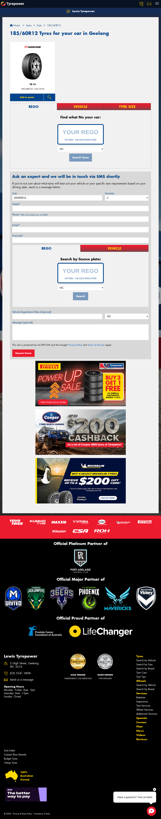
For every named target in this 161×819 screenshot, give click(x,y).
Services (141, 693)
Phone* (30, 214)
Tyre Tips (141, 676)
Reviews (141, 739)
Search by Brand (145, 668)
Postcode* (17, 235)
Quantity (109, 193)
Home (16, 25)
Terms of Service (96, 345)
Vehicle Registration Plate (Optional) (31, 312)
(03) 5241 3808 (20, 673)
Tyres (139, 656)
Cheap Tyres (10, 762)
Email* (16, 225)
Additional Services (146, 714)
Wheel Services (144, 709)
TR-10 (33, 84)
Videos (140, 735)
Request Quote (23, 353)
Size (14, 193)
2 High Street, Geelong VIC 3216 (24, 665)
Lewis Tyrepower (83, 11)
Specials (141, 718)
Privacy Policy (75, 345)
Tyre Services (143, 705)
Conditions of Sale (42, 813)
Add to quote (27, 97)
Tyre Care (141, 672)
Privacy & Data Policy (22, 813)
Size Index (9, 750)
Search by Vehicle (146, 660)
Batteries (140, 697)
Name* (16, 204)
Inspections (142, 701)
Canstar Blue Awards (15, 754)
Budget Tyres (10, 758)
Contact (141, 722)
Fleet (139, 726)
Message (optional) (22, 322)
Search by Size (144, 664)
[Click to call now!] (141, 4)
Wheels (141, 681)
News (140, 730)
